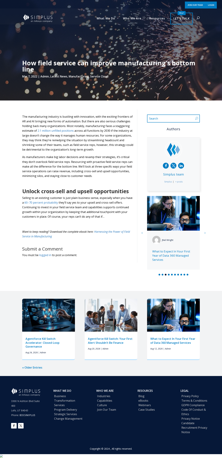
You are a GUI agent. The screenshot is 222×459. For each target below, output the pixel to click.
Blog (141, 396)
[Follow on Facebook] (14, 426)
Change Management (68, 419)
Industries (103, 396)
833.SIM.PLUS (27, 415)
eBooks (143, 401)
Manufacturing (79, 76)
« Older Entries (32, 367)
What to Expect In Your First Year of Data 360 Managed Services (171, 255)
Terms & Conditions (194, 401)
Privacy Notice (190, 419)
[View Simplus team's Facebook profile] (166, 166)
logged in (45, 255)
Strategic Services (65, 414)
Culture (102, 405)
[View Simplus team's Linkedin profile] (181, 166)
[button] (205, 232)
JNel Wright (167, 240)
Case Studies (146, 410)
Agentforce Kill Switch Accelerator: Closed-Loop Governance (42, 342)
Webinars (144, 405)
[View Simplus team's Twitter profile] (173, 166)
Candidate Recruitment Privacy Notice (194, 427)
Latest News (58, 76)
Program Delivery (65, 410)
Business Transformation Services (64, 400)
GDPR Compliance (193, 405)
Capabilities (104, 401)
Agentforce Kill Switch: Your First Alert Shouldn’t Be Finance (110, 340)
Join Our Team (106, 410)
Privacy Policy (190, 396)
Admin (44, 76)
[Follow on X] (21, 426)
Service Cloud (99, 76)
